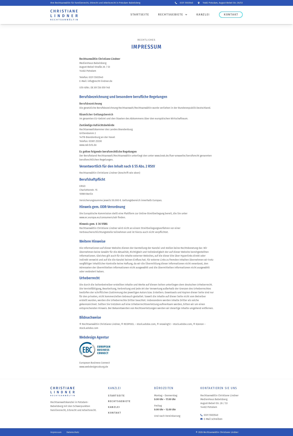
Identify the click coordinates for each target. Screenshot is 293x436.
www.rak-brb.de (88, 144)
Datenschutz (73, 432)
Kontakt (231, 14)
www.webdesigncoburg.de (93, 366)
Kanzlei (203, 14)
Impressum (56, 432)
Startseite (139, 14)
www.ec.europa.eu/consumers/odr (98, 217)
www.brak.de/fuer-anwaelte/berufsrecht (177, 155)
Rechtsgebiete (170, 14)
